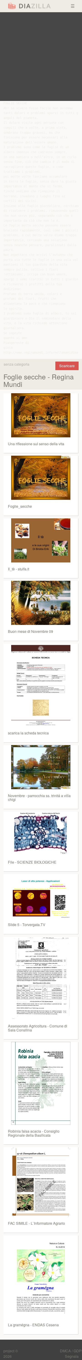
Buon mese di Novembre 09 (30, 631)
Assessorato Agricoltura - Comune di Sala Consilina (37, 1028)
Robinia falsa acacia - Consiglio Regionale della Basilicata (33, 1133)
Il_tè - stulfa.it (18, 569)
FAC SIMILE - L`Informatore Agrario (36, 1223)
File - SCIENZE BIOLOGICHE (32, 862)
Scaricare (67, 365)
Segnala (72, 1356)
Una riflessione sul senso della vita (36, 443)
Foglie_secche (20, 506)
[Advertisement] (41, 56)
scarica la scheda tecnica (28, 733)
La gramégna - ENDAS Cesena (33, 1324)
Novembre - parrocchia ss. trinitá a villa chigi (39, 797)
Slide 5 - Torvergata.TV (26, 924)
